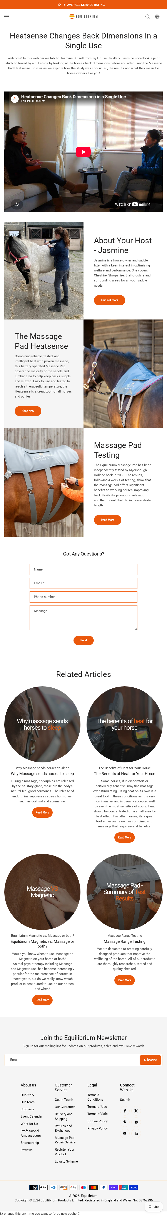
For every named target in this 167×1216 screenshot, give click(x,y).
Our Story (27, 1095)
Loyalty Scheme (66, 1161)
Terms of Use (97, 1107)
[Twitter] (136, 1111)
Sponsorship (30, 1143)
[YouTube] (125, 1133)
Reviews (27, 1150)
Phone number (44, 597)
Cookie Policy (97, 1121)
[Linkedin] (136, 1133)
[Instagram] (136, 1122)
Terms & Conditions (95, 1097)
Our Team (28, 1102)
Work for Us (29, 1124)
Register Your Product (64, 1152)
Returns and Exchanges (63, 1128)
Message (40, 611)
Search (125, 1100)
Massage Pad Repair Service (65, 1140)
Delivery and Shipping (63, 1116)
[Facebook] (125, 1111)
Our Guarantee (65, 1107)
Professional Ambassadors (31, 1133)
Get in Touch (64, 1100)
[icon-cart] (157, 16)
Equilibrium (89, 1196)
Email (39, 583)
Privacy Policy (97, 1128)
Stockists (28, 1109)
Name (38, 569)
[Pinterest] (125, 1122)
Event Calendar (31, 1116)
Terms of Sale (97, 1114)
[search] (147, 16)
